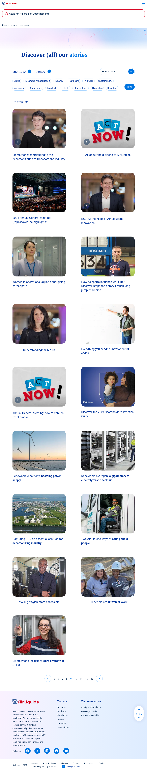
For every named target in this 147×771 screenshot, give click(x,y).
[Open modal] (39, 129)
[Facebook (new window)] (28, 751)
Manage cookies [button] (73, 767)
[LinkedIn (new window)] (47, 751)
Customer (61, 707)
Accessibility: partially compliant (44, 767)
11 (81, 679)
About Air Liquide (49, 763)
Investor (60, 719)
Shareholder (62, 715)
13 (92, 679)
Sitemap (64, 763)
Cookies (76, 763)
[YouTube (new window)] (66, 751)
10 (76, 679)
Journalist (61, 723)
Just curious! (63, 727)
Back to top (139, 715)
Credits (101, 763)
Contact (34, 763)
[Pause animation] (145, 30)
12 (86, 679)
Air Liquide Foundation (91, 707)
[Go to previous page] (48, 678)
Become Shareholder (90, 715)
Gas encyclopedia (89, 711)
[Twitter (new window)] (37, 751)
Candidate (61, 711)
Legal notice (89, 763)
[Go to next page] (99, 678)
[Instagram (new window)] (56, 751)
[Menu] (143, 3)
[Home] (9, 3)
